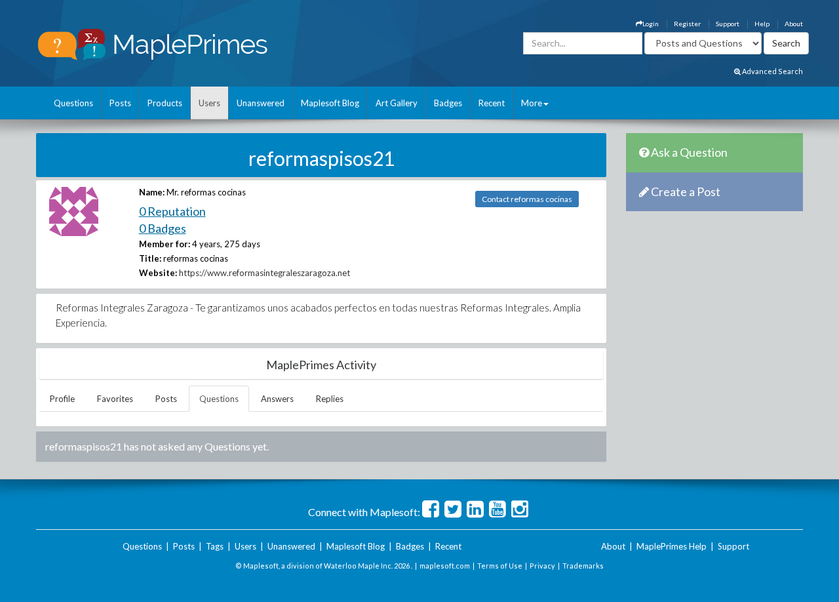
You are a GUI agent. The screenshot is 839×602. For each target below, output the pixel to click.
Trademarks (583, 565)
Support (727, 24)
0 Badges (162, 228)
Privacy (542, 565)
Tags (215, 546)
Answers (277, 398)
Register (687, 24)
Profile (62, 398)
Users (209, 103)
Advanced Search (772, 71)
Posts (120, 103)
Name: (152, 192)
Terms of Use (499, 565)
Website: (158, 273)
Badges (448, 103)
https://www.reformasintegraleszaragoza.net (264, 273)
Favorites (115, 398)
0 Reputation (172, 211)
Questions (73, 103)
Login (650, 24)
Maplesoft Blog (330, 103)
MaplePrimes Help (671, 546)
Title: (150, 258)
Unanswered (260, 103)
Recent (491, 103)
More (531, 103)
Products (164, 103)
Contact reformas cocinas (527, 199)
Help (762, 24)
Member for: (164, 244)
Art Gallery (397, 103)
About (794, 24)
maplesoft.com (445, 565)
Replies (329, 398)
